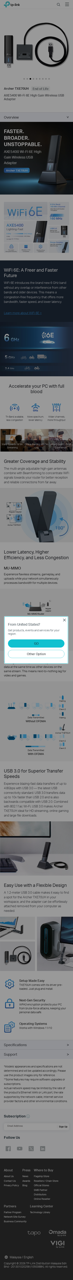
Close (64, 620)
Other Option (36, 654)
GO (36, 643)
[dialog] (36, 640)
